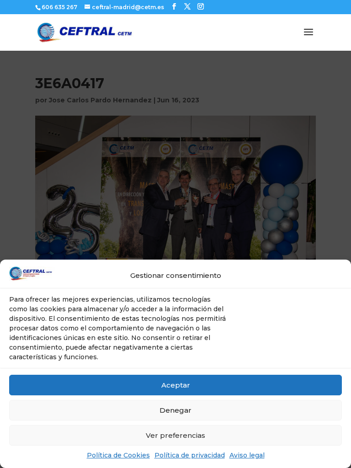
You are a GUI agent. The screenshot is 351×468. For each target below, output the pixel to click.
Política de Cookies (118, 455)
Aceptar (175, 385)
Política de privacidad (189, 455)
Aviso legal (247, 455)
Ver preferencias (175, 435)
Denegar (175, 410)
